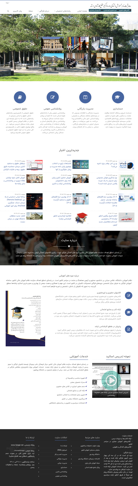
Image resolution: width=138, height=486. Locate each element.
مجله (31, 11)
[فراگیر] (109, 7)
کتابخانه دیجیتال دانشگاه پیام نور (89, 459)
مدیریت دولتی (62, 463)
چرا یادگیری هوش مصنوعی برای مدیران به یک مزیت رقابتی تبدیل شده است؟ (106, 180)
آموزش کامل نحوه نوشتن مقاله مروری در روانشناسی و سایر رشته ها (14, 180)
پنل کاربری (17, 11)
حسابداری (64, 467)
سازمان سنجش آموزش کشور (90, 450)
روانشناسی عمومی (61, 476)
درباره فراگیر (44, 11)
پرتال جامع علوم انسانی (92, 467)
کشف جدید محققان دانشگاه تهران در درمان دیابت (16, 219)
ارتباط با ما (64, 446)
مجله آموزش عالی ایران (92, 463)
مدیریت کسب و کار (61, 454)
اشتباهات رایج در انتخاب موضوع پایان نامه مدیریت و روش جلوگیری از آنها (60, 166)
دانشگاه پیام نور (94, 454)
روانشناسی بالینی (61, 472)
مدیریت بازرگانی (62, 459)
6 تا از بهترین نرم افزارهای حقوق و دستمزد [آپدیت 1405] (61, 200)
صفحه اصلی (82, 11)
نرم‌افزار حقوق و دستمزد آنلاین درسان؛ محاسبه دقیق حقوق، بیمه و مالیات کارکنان (14, 166)
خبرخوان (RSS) (62, 450)
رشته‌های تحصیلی (63, 11)
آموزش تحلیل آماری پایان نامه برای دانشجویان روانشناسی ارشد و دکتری (61, 180)
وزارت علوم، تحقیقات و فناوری (90, 446)
